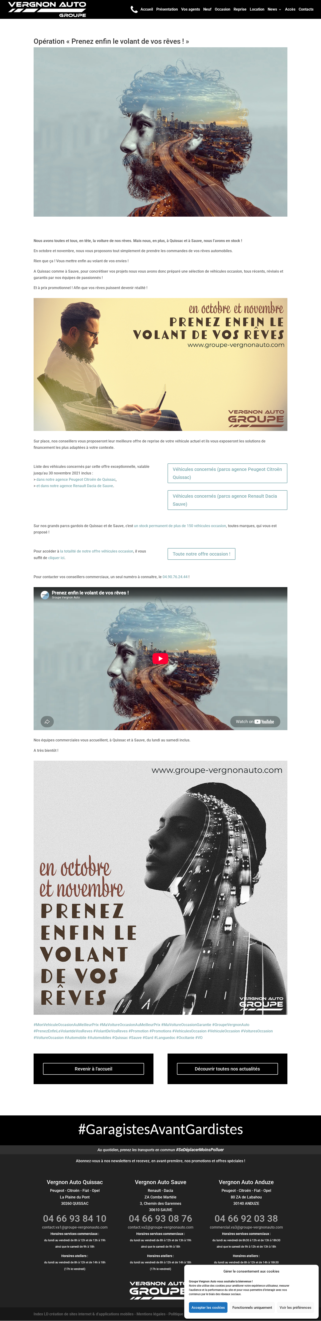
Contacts (306, 10)
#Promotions (160, 1031)
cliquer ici (56, 558)
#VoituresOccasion (257, 1031)
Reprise (240, 10)
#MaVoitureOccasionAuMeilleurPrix (130, 1025)
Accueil (147, 10)
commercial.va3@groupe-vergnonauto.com (246, 1227)
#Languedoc (164, 1037)
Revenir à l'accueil (93, 1069)
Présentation (167, 10)
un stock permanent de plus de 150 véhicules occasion (180, 526)
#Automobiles (99, 1037)
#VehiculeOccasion (223, 1031)
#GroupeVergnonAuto (230, 1025)
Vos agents (190, 10)
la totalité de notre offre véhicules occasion (96, 551)
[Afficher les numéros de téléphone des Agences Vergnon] (134, 9)
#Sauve (135, 1037)
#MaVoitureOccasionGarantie (186, 1025)
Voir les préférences (295, 1307)
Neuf (207, 10)
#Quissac (120, 1037)
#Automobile (75, 1037)
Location (257, 10)
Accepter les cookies (208, 1307)
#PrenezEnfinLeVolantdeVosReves (63, 1031)
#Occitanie (185, 1037)
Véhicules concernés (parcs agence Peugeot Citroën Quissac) (227, 473)
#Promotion (139, 1031)
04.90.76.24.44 (175, 577)
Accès (290, 10)
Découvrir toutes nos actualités (227, 1069)
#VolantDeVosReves (110, 1031)
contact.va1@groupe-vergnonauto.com (75, 1227)
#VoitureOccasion (49, 1037)
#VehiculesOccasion (189, 1031)
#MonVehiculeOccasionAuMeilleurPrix (66, 1025)
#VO (199, 1037)
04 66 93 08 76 (160, 1218)
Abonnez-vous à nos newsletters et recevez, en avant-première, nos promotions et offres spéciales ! (160, 1161)
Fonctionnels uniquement (252, 1307)
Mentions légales (151, 1314)
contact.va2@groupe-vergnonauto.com (160, 1227)
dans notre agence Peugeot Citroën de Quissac (76, 479)
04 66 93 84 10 (74, 1218)
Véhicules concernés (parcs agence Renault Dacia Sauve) (225, 500)
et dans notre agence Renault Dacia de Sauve (74, 486)
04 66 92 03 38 (246, 1218)
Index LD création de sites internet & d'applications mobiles (83, 1314)
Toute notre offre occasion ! (201, 554)
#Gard (148, 1037)
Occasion (222, 10)
